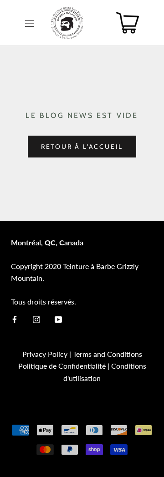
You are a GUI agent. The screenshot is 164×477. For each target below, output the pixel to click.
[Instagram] (36, 319)
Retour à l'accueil (82, 146)
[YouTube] (58, 319)
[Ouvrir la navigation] (29, 23)
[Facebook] (14, 319)
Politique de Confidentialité (62, 365)
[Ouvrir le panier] (127, 22)
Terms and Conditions (107, 354)
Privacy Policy (44, 354)
